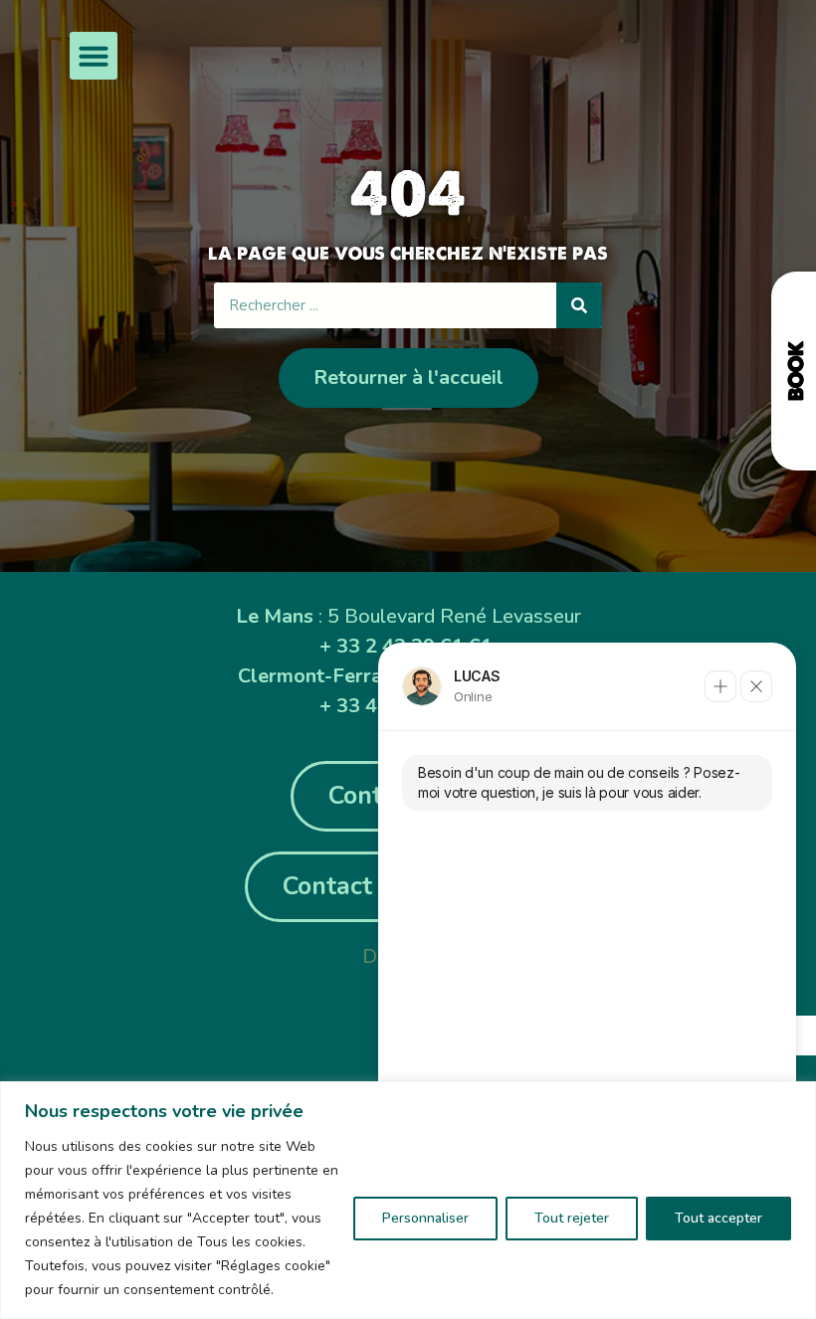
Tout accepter (718, 1218)
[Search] (579, 305)
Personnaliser (425, 1218)
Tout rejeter (571, 1218)
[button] (93, 56)
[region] (408, 1200)
